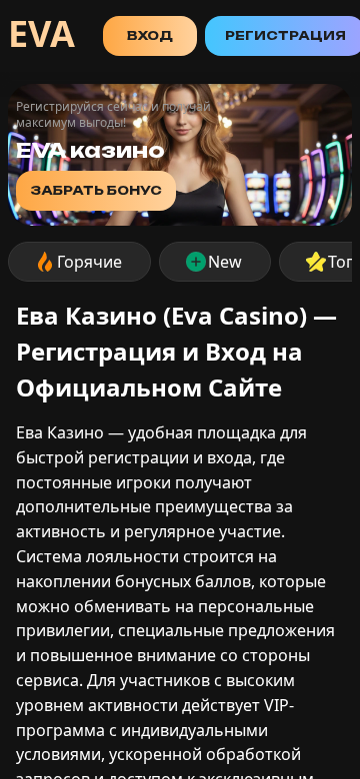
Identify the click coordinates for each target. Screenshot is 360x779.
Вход (150, 35)
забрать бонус (96, 190)
